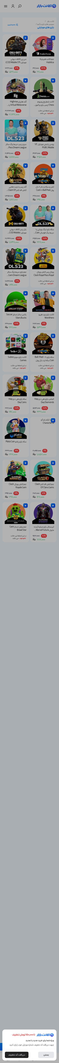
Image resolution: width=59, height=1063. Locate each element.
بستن (46, 1055)
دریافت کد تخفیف (16, 1055)
